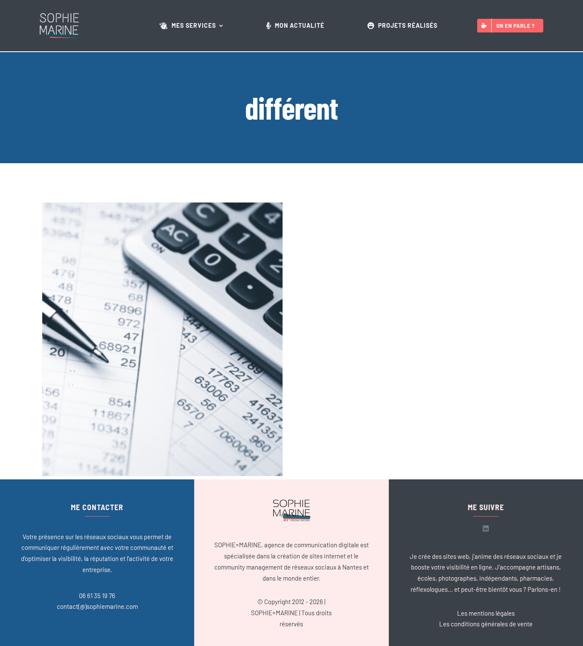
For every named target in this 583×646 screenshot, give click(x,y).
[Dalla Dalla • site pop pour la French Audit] (162, 339)
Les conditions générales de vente (486, 624)
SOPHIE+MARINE (274, 613)
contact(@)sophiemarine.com (97, 606)
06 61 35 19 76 (97, 595)
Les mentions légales (486, 613)
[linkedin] (486, 528)
